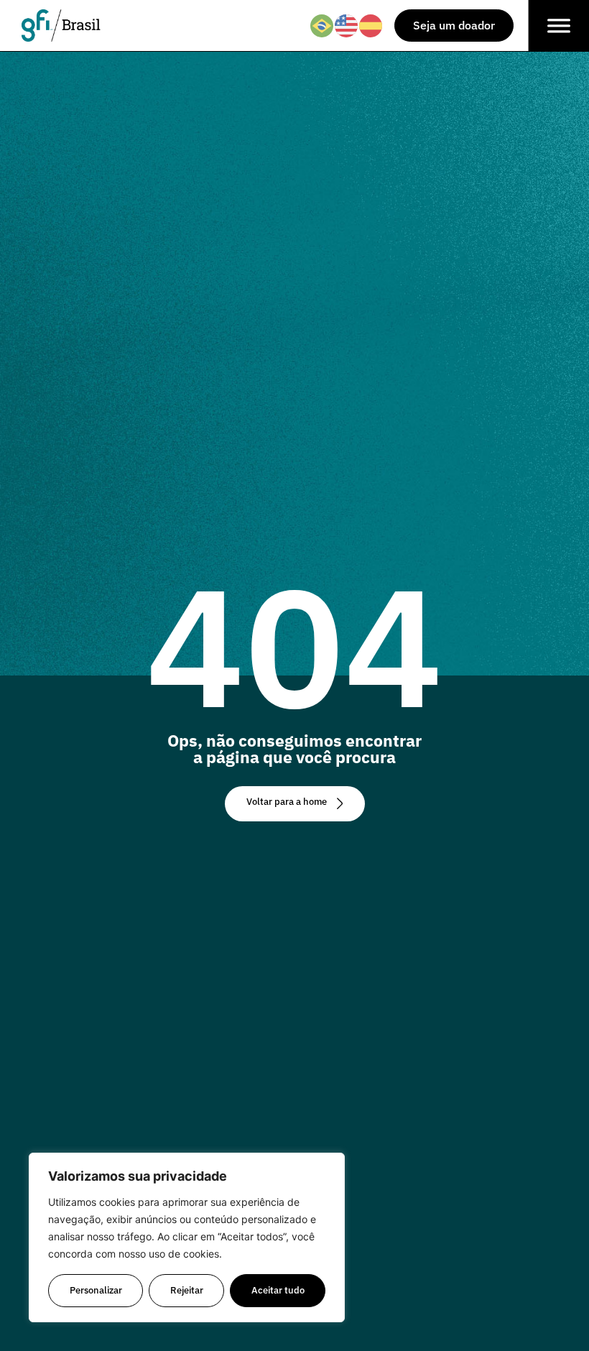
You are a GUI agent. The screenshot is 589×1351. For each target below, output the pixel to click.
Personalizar (96, 1290)
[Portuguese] (322, 24)
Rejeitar (186, 1290)
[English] (347, 24)
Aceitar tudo (278, 1290)
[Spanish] (371, 24)
